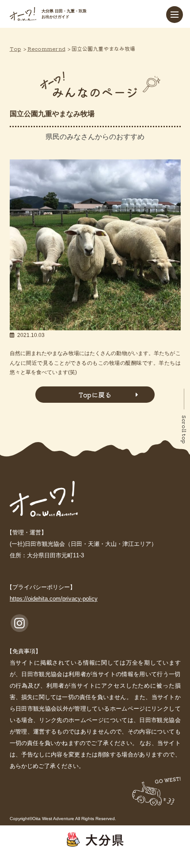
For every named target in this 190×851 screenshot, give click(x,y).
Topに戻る (95, 394)
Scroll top (184, 429)
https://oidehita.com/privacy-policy (54, 598)
